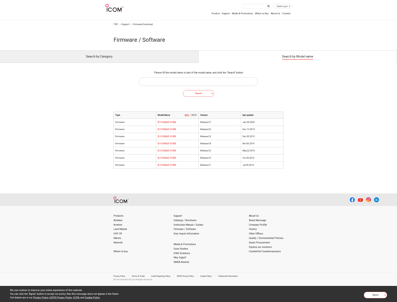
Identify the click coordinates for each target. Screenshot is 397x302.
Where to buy (121, 251)
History (253, 229)
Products (118, 215)
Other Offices (256, 233)
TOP (116, 24)
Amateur (118, 220)
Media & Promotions (242, 13)
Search (198, 93)
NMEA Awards (181, 262)
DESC (194, 115)
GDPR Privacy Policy (185, 276)
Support (226, 13)
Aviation (118, 224)
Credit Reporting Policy (160, 276)
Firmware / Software (185, 229)
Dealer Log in (282, 6)
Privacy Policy (119, 276)
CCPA (76, 297)
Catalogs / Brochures (185, 220)
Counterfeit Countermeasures (265, 251)
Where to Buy (262, 13)
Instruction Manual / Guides (188, 224)
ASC (187, 115)
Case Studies (181, 248)
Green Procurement (259, 242)
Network (118, 242)
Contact (286, 13)
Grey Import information (186, 233)
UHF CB (118, 233)
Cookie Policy (206, 276)
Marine (117, 238)
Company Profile (258, 224)
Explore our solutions (260, 247)
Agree (375, 295)
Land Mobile (120, 229)
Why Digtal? (180, 257)
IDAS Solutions (182, 253)
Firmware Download (143, 24)
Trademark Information (228, 276)
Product (216, 13)
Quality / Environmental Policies (266, 238)
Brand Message (257, 220)
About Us (275, 13)
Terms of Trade (138, 276)
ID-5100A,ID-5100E (167, 122)
